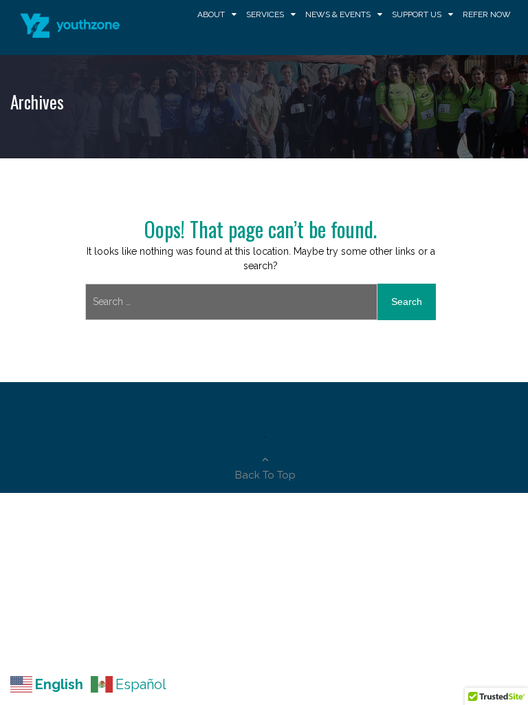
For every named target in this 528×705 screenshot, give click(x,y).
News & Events (338, 14)
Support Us (416, 14)
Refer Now (487, 14)
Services (265, 14)
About (211, 14)
